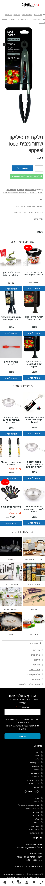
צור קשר (36, 787)
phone (41, 882)
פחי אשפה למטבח (32, 808)
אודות (37, 755)
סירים (37, 798)
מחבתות (36, 801)
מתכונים (36, 679)
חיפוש (12, 882)
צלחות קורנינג (33, 674)
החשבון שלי (35, 773)
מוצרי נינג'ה (34, 669)
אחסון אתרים (23, 877)
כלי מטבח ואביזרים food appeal (16, 192)
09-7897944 (31, 844)
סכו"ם (40, 192)
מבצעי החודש (34, 829)
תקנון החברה (34, 762)
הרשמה (22, 736)
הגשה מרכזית (30, 189)
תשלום (36, 769)
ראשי (37, 752)
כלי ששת (33, 192)
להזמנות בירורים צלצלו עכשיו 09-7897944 (25, 176)
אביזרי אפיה (11, 189)
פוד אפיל (17, 14)
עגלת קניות (35, 766)
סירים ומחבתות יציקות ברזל (28, 805)
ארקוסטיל (35, 654)
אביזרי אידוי (34, 815)
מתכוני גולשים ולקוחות (29, 684)
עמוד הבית (38, 14)
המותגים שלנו (27, 14)
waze (34, 882)
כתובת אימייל (22, 707)
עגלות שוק (35, 812)
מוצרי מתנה (34, 833)
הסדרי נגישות (34, 783)
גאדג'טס (20, 189)
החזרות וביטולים (33, 780)
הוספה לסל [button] (12, 288)
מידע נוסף (11, 478)
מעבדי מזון (35, 826)
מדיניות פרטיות (33, 776)
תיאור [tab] (40, 199)
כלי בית (36, 650)
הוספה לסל (23, 168)
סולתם (37, 659)
